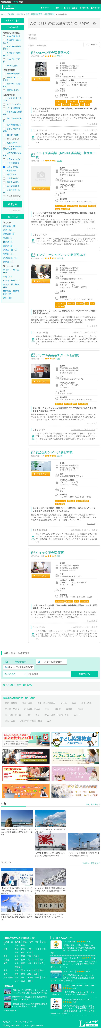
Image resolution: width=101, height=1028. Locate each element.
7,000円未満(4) (13, 73)
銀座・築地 (86, 703)
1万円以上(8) (12, 66)
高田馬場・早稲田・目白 (31, 720)
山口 (29, 970)
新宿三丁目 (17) (10, 250)
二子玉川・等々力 (13, 715)
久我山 (80, 709)
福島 (23, 945)
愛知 (16, 956)
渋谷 (74, 703)
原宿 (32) (7, 298)
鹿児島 (30, 977)
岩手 (31, 942)
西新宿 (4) (7, 242)
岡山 (23, 970)
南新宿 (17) (8, 262)
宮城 (43, 942)
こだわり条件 (10, 674)
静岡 (23, 956)
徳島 (35, 974)
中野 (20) (7, 276)
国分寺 (58, 709)
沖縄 (29, 981)
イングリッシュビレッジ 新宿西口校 (60, 255)
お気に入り (41, 79)
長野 (23, 959)
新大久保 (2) (8, 234)
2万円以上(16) (13, 90)
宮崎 (23, 981)
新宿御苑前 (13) (10, 258)
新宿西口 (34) (9, 226)
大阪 (16, 963)
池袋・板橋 (27, 703)
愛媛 (16, 974)
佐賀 (43, 977)
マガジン (96, 8)
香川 (23, 974)
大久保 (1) (7, 238)
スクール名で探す (53, 662)
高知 (29, 974)
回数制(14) (11, 174)
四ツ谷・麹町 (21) (11, 280)
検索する (12, 204)
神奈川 (24, 949)
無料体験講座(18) (14, 125)
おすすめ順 (90, 44)
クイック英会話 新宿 (50, 552)
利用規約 (6, 1021)
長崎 (37, 977)
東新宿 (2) (7, 246)
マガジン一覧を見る (90, 863)
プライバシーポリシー (23, 1021)
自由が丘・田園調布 (46, 703)
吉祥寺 (64, 703)
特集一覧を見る (92, 804)
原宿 (38, 715)
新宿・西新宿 (11, 703)
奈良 (42, 963)
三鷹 (28, 715)
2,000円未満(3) (13, 36)
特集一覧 (85, 8)
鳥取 (35, 970)
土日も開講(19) (13, 163)
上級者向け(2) (12, 178)
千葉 (37, 949)
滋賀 (35, 963)
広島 (16, 970)
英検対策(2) (12, 142)
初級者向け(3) (13, 182)
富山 (35, 959)
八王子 (77, 715)
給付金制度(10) (13, 186)
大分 (16, 981)
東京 (16, 949)
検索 (57, 8)
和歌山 (17, 967)
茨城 (43, 949)
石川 (29, 959)
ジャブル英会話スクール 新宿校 (57, 355)
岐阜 (35, 956)
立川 (49, 720)
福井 (42, 959)
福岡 (16, 977)
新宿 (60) (7, 230)
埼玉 (31, 949)
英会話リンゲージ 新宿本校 (54, 452)
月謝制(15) (11, 171)
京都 (29, 963)
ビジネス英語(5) (13, 108)
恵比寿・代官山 (12, 709)
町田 (47, 709)
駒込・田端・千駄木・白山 (57, 715)
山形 (16, 945)
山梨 (29, 952)
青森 (25, 942)
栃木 (23, 952)
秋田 (37, 942)
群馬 (16, 952)
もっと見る (91, 124)
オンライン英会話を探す (20, 667)
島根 (42, 970)
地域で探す (20, 662)
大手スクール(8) (13, 159)
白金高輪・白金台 (32, 709)
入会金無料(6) (12, 167)
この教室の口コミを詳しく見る (83, 130)
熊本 (23, 977)
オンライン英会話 (70, 8)
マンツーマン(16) (14, 104)
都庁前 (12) (8, 254)
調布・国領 (10, 720)
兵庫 (23, 963)
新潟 (16, 959)
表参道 (69, 709)
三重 (29, 956)
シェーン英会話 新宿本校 (52, 52)
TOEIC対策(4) (13, 135)
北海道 (17, 942)
